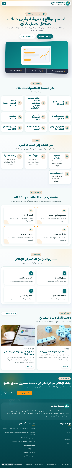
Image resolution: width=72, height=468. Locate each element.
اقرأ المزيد (65, 366)
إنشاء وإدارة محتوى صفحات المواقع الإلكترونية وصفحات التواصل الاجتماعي (19, 433)
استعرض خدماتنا (26, 36)
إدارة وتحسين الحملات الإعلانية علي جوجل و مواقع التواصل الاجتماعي (18, 428)
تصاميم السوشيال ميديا (29, 445)
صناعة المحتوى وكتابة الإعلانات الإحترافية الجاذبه (23, 441)
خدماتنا (69, 432)
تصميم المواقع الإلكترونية (29, 456)
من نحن (69, 428)
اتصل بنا (69, 443)
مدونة (69, 436)
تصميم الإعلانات (31, 448)
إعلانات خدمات (67, 439)
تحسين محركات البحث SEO (28, 438)
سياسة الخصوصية (38, 464)
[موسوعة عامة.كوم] (67, 406)
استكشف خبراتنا (8, 393)
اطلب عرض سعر (43, 36)
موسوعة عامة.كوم (58, 2)
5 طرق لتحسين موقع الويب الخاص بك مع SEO (19, 352)
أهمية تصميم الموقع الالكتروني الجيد (53, 351)
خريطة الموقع (29, 464)
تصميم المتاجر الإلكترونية (29, 452)
